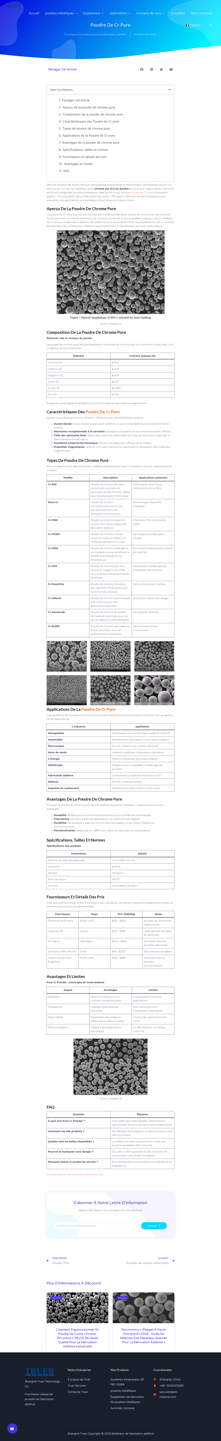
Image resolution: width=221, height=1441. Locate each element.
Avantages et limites (78, 164)
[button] (211, 25)
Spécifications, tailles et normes (85, 150)
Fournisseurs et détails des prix (85, 157)
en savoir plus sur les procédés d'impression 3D (75, 1174)
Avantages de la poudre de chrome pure (90, 142)
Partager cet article (75, 100)
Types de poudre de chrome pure (86, 128)
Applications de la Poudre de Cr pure (89, 135)
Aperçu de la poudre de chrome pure (89, 107)
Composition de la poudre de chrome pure (93, 114)
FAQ (66, 171)
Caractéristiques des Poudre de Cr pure (91, 121)
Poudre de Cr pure (142, 192)
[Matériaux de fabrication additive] (13, 5)
